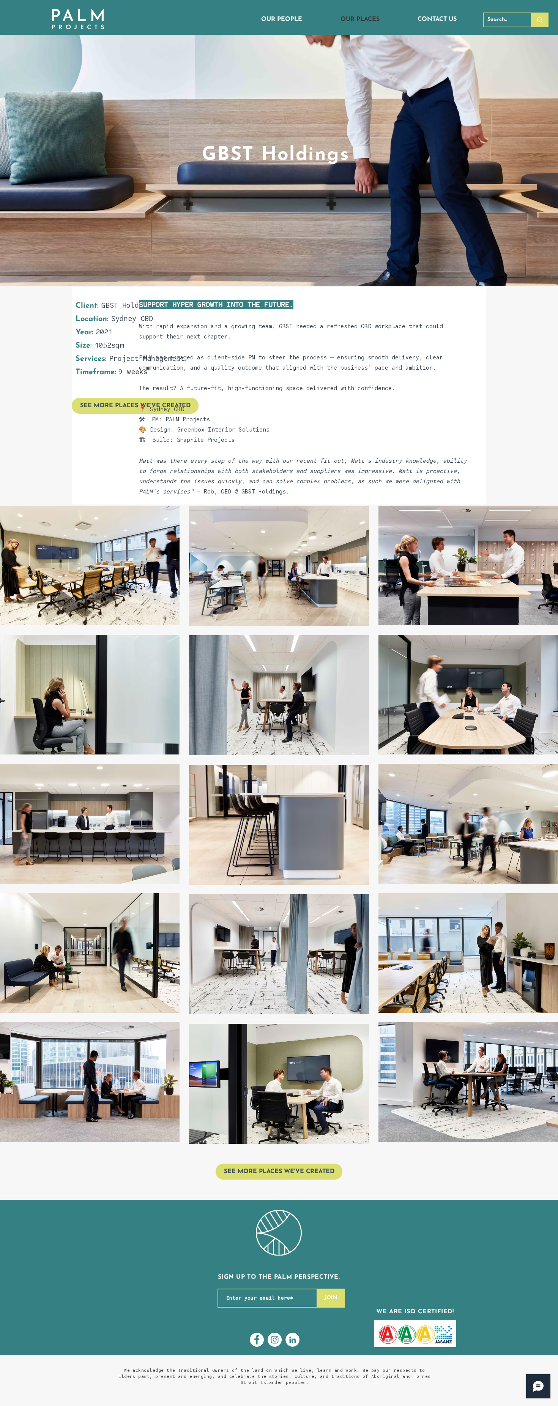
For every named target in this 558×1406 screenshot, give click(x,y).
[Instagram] (275, 1340)
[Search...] (539, 20)
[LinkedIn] (292, 1340)
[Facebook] (257, 1340)
